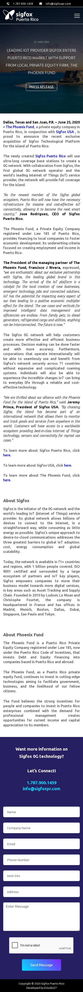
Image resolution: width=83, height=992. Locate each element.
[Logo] (20, 15)
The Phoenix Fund (20, 127)
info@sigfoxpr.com (58, 3)
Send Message (41, 965)
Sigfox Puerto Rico (50, 156)
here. (7, 455)
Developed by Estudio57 (41, 987)
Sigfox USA (65, 132)
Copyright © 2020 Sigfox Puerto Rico (41, 983)
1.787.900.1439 (23, 3)
